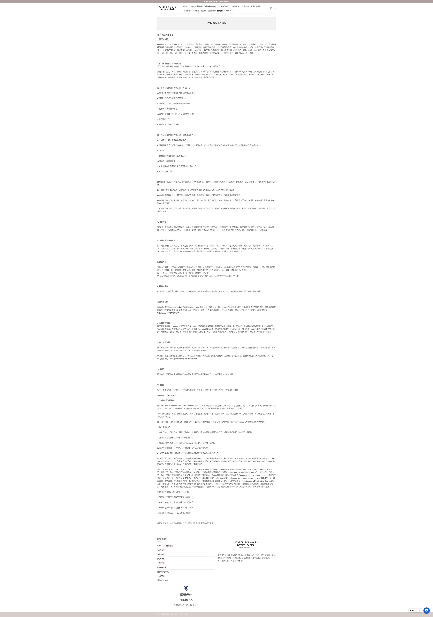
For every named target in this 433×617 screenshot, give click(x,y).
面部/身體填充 (163, 572)
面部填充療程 (223, 6)
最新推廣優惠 (162, 580)
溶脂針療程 (161, 559)
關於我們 (220, 11)
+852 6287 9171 (186, 600)
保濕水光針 (245, 6)
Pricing (229, 11)
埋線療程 (161, 554)
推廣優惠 (204, 11)
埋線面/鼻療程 (256, 6)
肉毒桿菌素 (235, 6)
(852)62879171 (191, 358)
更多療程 (196, 11)
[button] (426, 610)
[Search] (275, 8)
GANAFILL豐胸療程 (196, 6)
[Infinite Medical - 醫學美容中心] (168, 8)
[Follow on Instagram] (271, 8)
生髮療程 (187, 11)
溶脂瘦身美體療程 (210, 6)
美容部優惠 (212, 11)
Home (185, 6)
